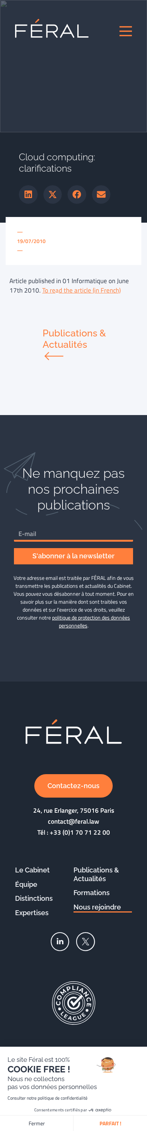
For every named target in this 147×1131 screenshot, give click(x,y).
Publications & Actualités (96, 874)
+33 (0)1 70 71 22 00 (80, 832)
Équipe (26, 884)
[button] (28, 194)
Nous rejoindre (97, 907)
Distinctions (34, 898)
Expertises (32, 913)
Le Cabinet (32, 870)
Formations (92, 893)
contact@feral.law (73, 821)
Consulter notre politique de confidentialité (47, 1098)
